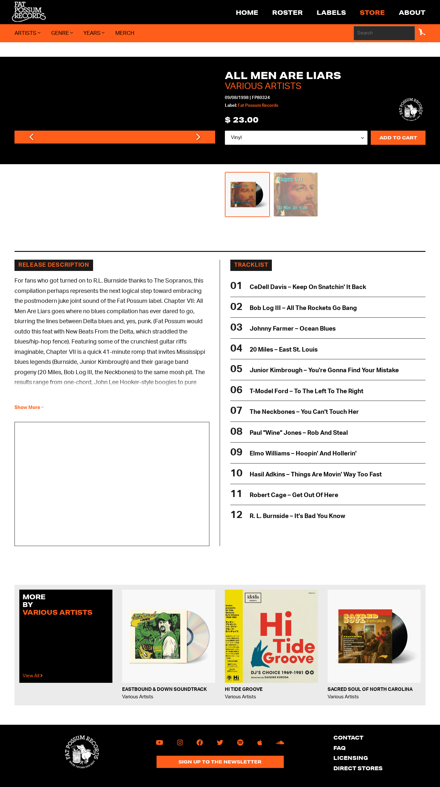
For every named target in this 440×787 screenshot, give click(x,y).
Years (92, 33)
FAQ (339, 747)
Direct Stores (358, 768)
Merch (124, 33)
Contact (348, 737)
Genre (60, 33)
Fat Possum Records (258, 106)
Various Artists (263, 86)
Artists (26, 33)
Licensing (350, 757)
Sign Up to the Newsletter (220, 762)
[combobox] (384, 33)
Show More (27, 407)
